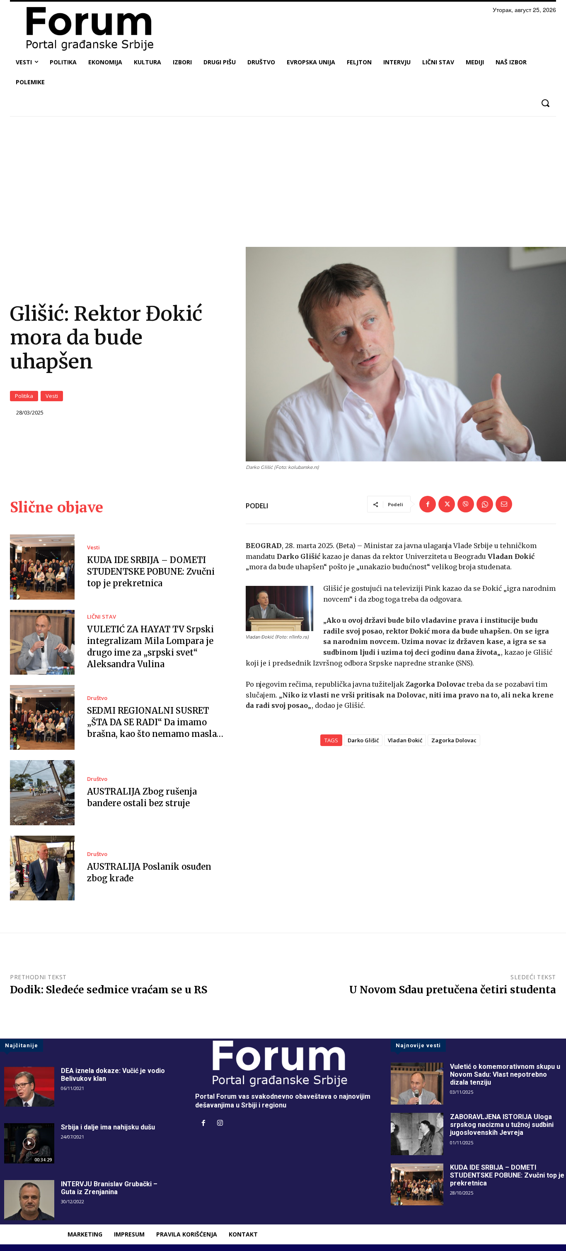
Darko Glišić (363, 740)
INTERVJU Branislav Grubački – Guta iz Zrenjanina (109, 1188)
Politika (24, 396)
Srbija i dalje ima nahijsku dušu (108, 1127)
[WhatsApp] (485, 504)
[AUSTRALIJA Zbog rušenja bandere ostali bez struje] (42, 792)
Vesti (52, 396)
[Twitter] (446, 504)
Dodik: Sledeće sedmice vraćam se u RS (108, 989)
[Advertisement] (283, 185)
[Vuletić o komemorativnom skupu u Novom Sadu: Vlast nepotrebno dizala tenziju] (417, 1084)
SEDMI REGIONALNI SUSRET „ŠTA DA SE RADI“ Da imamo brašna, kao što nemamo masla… (155, 722)
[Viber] (465, 504)
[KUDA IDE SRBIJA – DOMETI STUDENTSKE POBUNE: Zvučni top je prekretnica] (42, 566)
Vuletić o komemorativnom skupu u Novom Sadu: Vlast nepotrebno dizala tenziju (505, 1074)
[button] (545, 103)
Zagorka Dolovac (454, 740)
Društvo (97, 698)
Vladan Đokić (405, 740)
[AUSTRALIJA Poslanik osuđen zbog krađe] (42, 868)
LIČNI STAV (101, 616)
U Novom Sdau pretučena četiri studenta (452, 989)
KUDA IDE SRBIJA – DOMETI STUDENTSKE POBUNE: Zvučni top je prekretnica (151, 571)
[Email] (504, 504)
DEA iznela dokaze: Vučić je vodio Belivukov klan (113, 1075)
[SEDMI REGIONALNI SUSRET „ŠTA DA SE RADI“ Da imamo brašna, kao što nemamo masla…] (42, 717)
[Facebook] (427, 504)
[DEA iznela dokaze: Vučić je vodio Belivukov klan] (29, 1087)
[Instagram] (220, 1123)
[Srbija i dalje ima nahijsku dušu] (29, 1143)
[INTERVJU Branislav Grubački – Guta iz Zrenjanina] (29, 1200)
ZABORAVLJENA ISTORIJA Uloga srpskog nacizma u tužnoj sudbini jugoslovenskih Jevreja (502, 1124)
